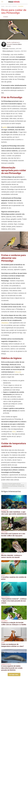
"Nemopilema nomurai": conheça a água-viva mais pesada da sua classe (13, 601)
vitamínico (5, 323)
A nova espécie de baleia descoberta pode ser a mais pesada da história (11, 668)
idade (14, 431)
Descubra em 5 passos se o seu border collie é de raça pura (13, 535)
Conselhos (20, 6)
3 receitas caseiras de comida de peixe (13, 578)
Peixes (3, 575)
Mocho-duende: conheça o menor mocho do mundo (11, 556)
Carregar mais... (14, 674)
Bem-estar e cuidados (11, 6)
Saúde (2, 6)
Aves (2, 553)
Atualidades (4, 510)
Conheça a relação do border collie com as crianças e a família (13, 623)
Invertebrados (5, 597)
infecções (18, 372)
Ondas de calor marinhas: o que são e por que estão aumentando (13, 513)
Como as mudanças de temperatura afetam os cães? (12, 645)
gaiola (5, 127)
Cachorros (4, 532)
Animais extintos (6, 664)
